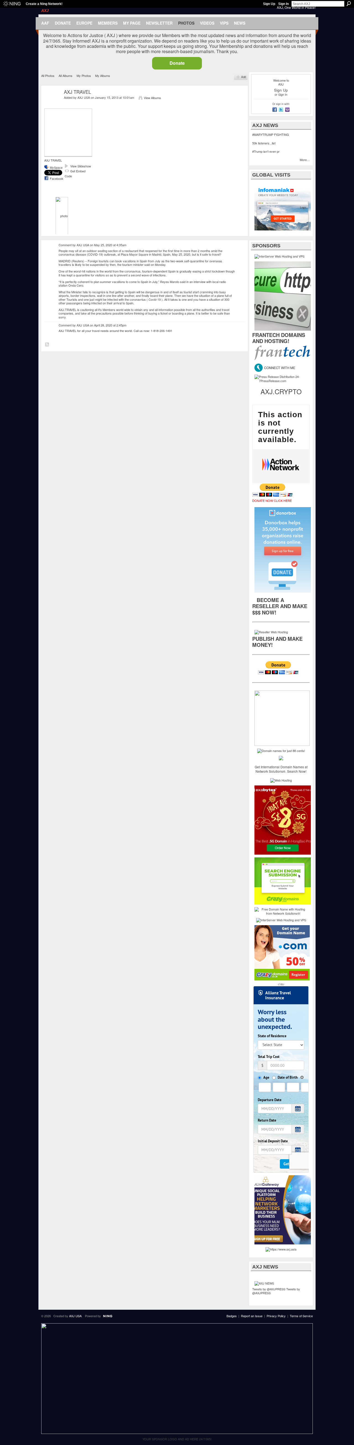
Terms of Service (301, 1316)
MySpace (56, 167)
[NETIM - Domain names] (281, 757)
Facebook (56, 178)
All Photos (47, 75)
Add (243, 77)
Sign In (283, 4)
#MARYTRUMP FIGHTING (270, 134)
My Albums (102, 75)
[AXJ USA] (52, 105)
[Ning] (12, 4)
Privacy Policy (276, 1316)
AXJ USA (83, 97)
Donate (177, 63)
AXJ (45, 10)
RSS (47, 344)
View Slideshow (80, 166)
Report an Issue (251, 1316)
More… (305, 159)
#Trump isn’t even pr (266, 151)
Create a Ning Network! (44, 4)
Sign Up (269, 4)
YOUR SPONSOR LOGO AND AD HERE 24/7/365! (177, 1439)
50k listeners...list (263, 143)
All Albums (65, 75)
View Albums (152, 97)
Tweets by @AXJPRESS (268, 1289)
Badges (232, 1316)
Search (349, 3)
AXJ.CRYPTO (281, 391)
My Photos (84, 75)
